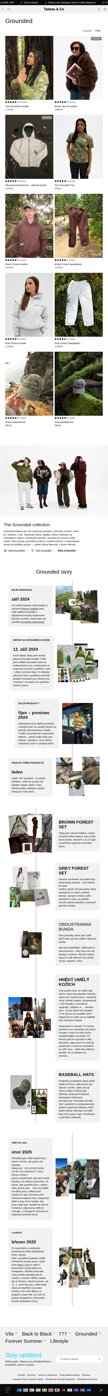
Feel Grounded (43, 550)
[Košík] (105, 9)
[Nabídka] (3, 9)
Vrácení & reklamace (47, 1375)
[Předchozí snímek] (9, 68)
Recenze (31, 1375)
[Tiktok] (101, 1390)
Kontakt (21, 1375)
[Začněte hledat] (9, 9)
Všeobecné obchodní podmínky (60, 1379)
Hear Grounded (16, 550)
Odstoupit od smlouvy (87, 1379)
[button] (99, 31)
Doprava (86, 1375)
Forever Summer (29, 608)
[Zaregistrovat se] (99, 1359)
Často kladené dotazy (70, 1375)
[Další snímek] (49, 68)
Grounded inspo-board (32, 622)
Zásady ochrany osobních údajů (28, 1379)
